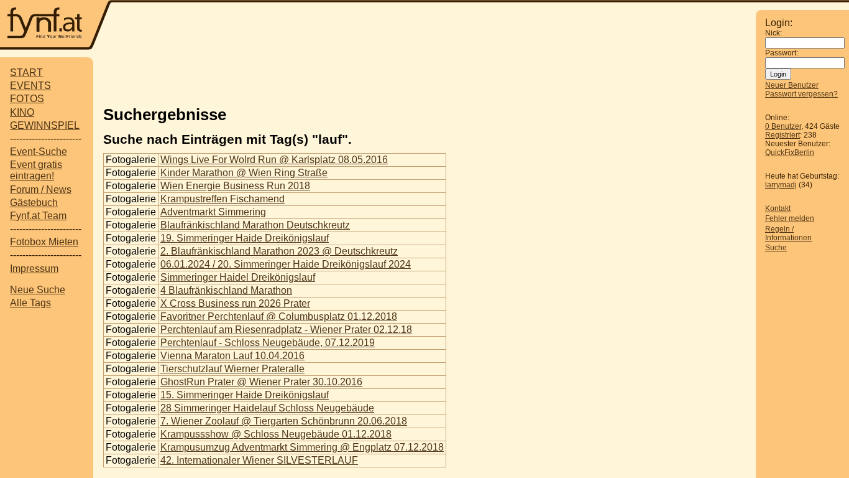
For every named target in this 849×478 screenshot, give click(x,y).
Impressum (34, 268)
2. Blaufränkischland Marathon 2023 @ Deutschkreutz (279, 251)
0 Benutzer (783, 126)
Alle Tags (30, 303)
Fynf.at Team (38, 215)
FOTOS (27, 98)
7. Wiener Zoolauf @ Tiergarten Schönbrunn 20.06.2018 (283, 421)
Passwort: (781, 53)
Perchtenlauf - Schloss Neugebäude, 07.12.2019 (267, 342)
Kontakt (778, 208)
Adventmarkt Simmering (213, 212)
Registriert (782, 135)
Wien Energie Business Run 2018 (235, 185)
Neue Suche (37, 289)
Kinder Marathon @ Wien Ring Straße (244, 172)
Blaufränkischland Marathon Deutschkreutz (255, 225)
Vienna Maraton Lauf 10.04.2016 (232, 355)
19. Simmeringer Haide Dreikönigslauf (244, 238)
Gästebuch (34, 202)
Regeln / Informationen (788, 233)
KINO (22, 112)
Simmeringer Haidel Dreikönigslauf (237, 277)
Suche (776, 247)
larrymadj (781, 184)
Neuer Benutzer (792, 85)
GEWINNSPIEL (45, 125)
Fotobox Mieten (44, 242)
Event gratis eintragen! (36, 170)
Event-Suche (38, 151)
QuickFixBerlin (789, 152)
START (26, 72)
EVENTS (30, 85)
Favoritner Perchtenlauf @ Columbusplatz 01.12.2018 (278, 316)
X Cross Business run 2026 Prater (235, 303)
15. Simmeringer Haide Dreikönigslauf (244, 395)
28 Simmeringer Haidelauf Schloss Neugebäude (267, 408)
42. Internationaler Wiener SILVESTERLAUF (259, 460)
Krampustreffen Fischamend (222, 199)
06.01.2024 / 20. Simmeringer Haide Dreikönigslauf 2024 (285, 264)
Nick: (773, 33)
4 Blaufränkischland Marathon (226, 290)
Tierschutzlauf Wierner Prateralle (232, 368)
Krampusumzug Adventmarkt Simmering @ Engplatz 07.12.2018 (302, 447)
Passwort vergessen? (801, 94)
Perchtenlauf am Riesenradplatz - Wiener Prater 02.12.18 (286, 329)
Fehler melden (789, 218)
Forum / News (40, 189)
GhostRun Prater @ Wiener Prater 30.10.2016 (261, 382)
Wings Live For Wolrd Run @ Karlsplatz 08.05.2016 (274, 159)
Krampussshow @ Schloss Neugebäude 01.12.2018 (276, 434)
